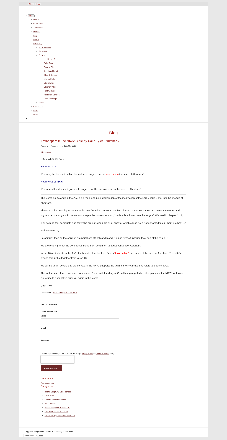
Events (36, 39)
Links (35, 110)
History (36, 31)
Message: (45, 340)
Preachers (43, 55)
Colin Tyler (48, 63)
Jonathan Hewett (51, 71)
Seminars (43, 51)
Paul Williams (49, 91)
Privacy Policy (87, 354)
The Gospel (38, 27)
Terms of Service (102, 354)
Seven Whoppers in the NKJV (65, 292)
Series (41, 103)
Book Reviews (45, 47)
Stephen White (50, 87)
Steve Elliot (48, 83)
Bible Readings (50, 99)
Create (40, 435)
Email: (43, 328)
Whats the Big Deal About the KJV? (60, 415)
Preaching (37, 43)
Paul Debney (50, 403)
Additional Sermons (52, 95)
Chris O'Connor (50, 75)
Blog (35, 35)
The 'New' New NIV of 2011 (56, 411)
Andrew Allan (49, 67)
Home (36, 20)
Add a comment (47, 383)
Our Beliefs (38, 24)
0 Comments (46, 152)
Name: (44, 316)
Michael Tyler (49, 79)
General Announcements (55, 400)
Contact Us (38, 106)
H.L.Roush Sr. (50, 59)
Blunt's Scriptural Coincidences (58, 392)
